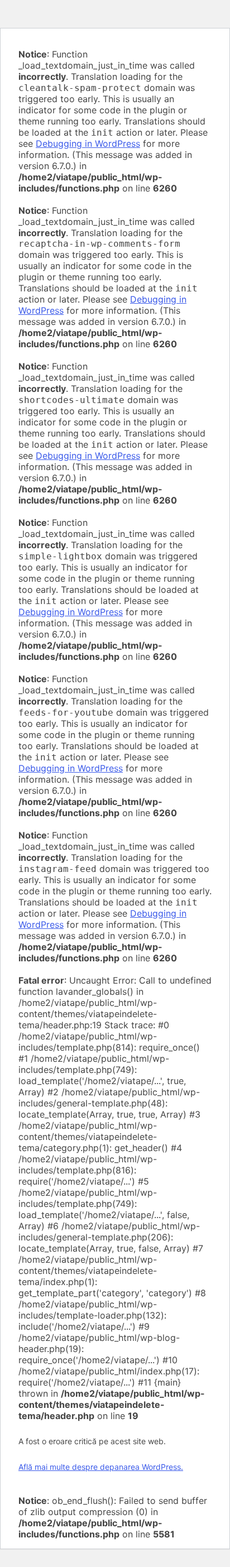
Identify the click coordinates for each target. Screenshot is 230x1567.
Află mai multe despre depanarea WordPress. (100, 1467)
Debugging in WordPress (88, 143)
